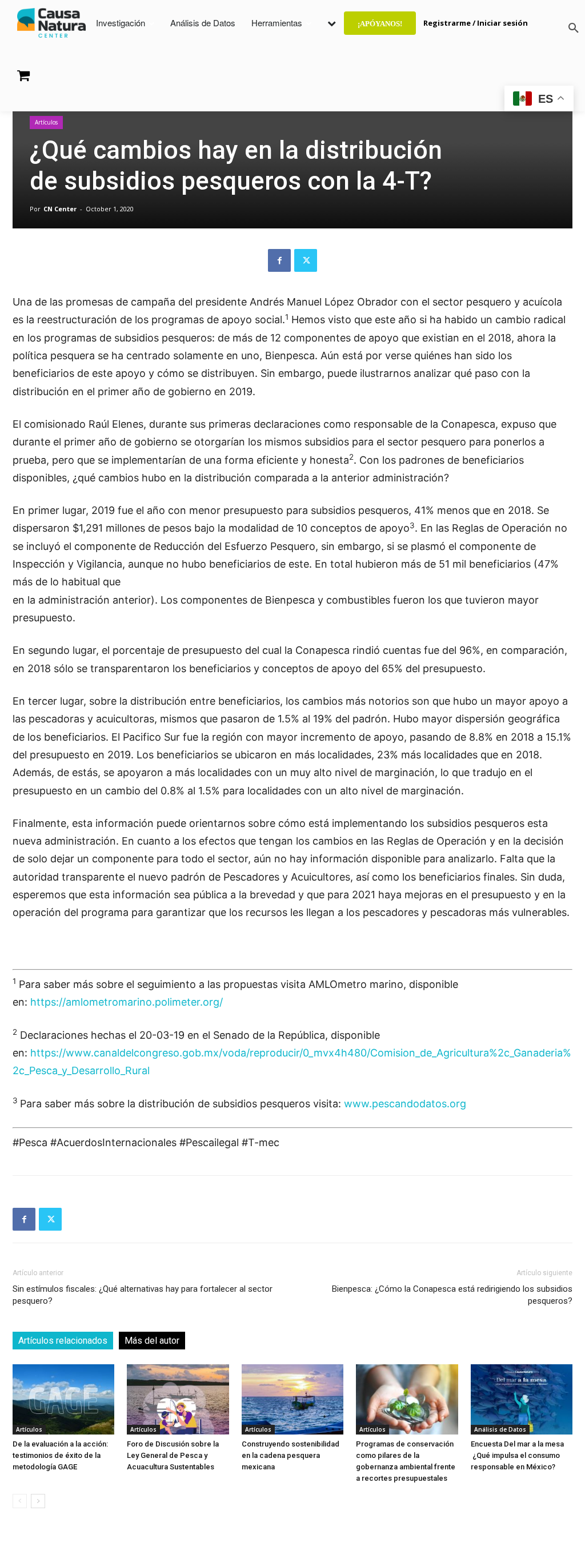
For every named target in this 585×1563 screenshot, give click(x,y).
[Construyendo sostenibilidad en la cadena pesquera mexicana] (292, 1399)
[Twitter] (305, 260)
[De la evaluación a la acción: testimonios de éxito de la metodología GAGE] (63, 1399)
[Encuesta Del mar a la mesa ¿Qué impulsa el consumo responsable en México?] (521, 1399)
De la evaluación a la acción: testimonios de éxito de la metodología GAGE (60, 1455)
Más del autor (152, 1340)
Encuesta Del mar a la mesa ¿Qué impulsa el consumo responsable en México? (517, 1455)
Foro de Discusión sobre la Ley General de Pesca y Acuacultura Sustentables (173, 1455)
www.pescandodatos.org (405, 1104)
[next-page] (38, 1501)
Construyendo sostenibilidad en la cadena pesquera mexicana (290, 1455)
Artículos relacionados (62, 1340)
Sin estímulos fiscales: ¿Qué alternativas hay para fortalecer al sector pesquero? (143, 1295)
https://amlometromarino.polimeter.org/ (126, 1002)
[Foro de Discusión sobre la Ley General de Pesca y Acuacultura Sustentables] (178, 1399)
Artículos (46, 122)
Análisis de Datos (500, 1429)
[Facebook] (279, 260)
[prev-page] (20, 1501)
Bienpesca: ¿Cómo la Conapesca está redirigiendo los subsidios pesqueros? (452, 1295)
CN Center (60, 208)
